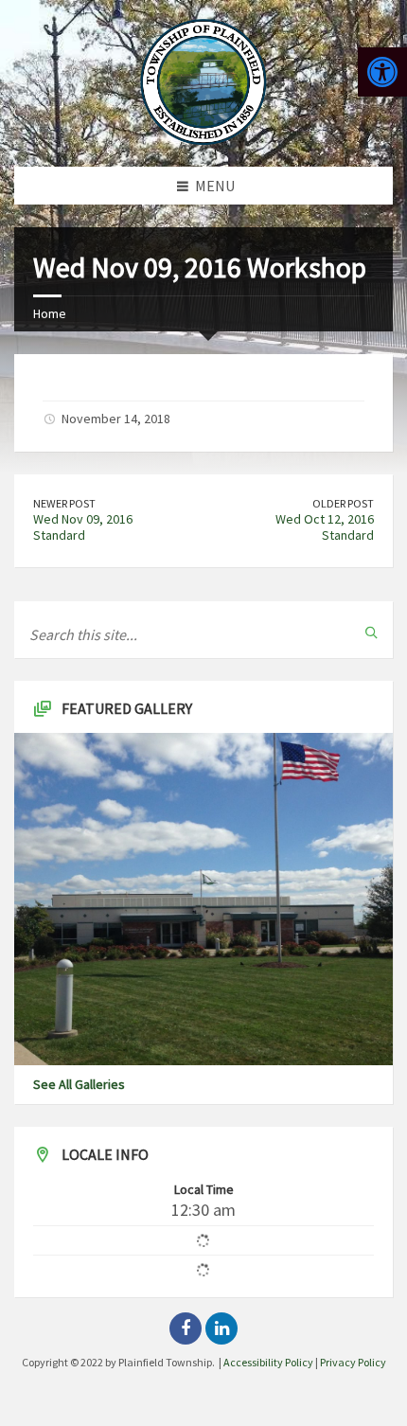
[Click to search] (371, 632)
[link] (382, 72)
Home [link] (49, 313)
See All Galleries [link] (79, 1084)
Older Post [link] (343, 503)
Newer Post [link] (64, 503)
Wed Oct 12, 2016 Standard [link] (324, 527)
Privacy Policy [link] (353, 1362)
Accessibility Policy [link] (268, 1362)
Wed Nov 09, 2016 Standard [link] (83, 527)
